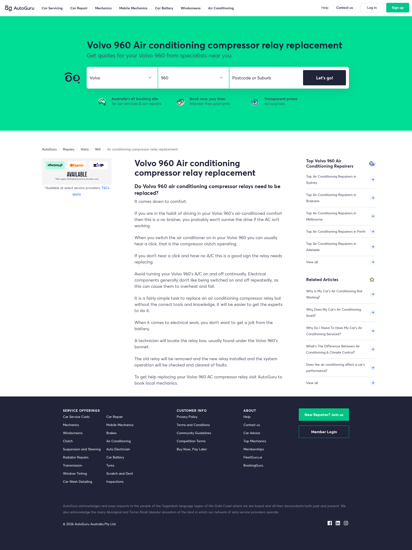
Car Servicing (52, 8)
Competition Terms (191, 441)
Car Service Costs (76, 416)
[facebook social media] (330, 522)
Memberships (253, 449)
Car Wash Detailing (77, 481)
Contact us (251, 424)
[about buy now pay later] (77, 171)
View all (312, 262)
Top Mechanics (254, 441)
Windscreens (72, 433)
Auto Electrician (118, 449)
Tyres (110, 465)
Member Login (324, 431)
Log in (372, 7)
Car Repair (114, 416)
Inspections (115, 481)
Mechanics (71, 424)
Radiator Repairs (75, 457)
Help (247, 416)
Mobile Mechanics (120, 424)
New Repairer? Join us (323, 414)
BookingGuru (253, 465)
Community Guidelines (194, 433)
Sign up (398, 7)
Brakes (111, 433)
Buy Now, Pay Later (192, 449)
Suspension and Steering (82, 449)
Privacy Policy (187, 416)
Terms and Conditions (193, 424)
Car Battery (115, 457)
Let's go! (324, 78)
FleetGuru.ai (252, 457)
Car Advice (251, 433)
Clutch (68, 441)
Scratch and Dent (119, 473)
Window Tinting (75, 473)
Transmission (72, 465)
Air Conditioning (118, 441)
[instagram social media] (346, 522)
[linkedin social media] (338, 522)
